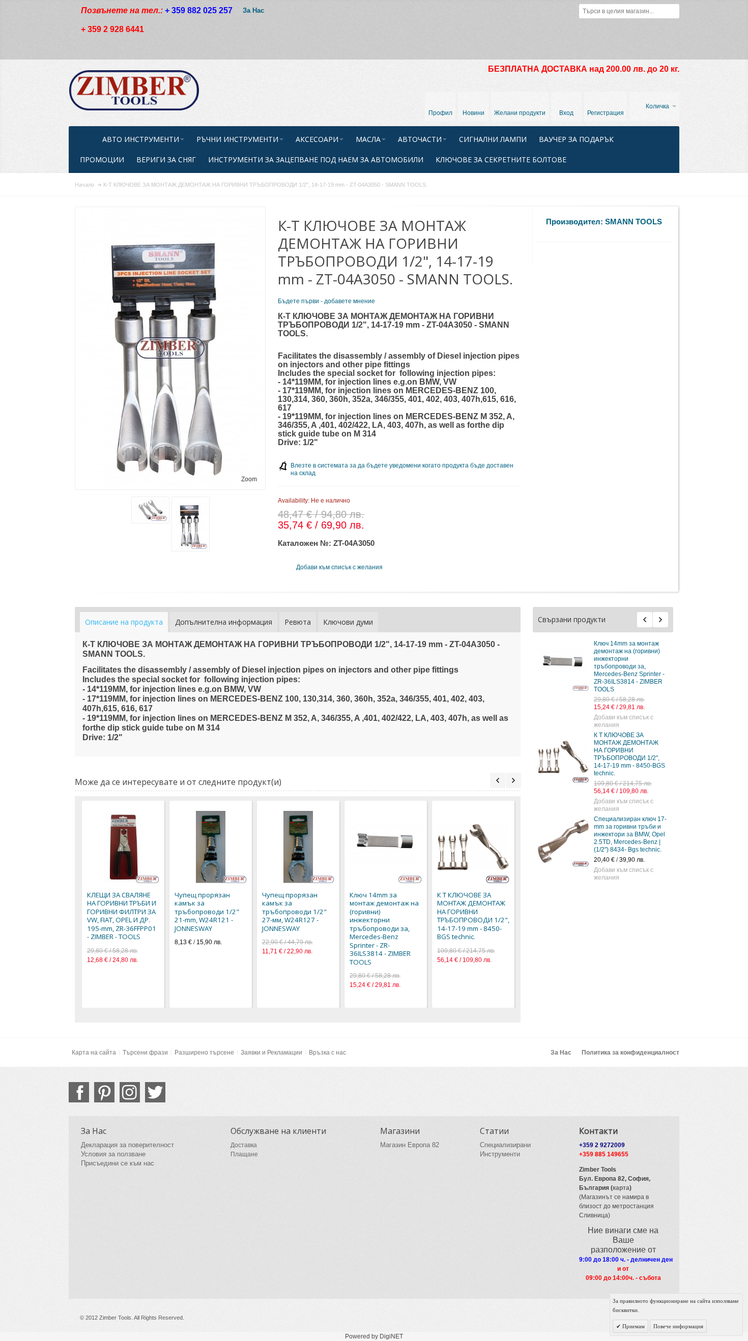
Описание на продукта (124, 622)
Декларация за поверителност (127, 1145)
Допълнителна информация (223, 622)
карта (621, 1187)
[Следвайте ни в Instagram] (130, 1092)
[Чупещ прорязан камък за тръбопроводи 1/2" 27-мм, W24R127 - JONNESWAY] (298, 847)
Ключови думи (348, 622)
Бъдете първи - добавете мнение (326, 301)
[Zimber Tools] (134, 90)
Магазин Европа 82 (409, 1145)
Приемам (633, 1326)
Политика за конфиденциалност (630, 1052)
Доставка (244, 1145)
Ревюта (297, 622)
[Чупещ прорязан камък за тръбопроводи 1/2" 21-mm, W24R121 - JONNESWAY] (211, 847)
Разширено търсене (204, 1052)
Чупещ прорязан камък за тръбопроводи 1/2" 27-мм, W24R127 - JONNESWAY (294, 911)
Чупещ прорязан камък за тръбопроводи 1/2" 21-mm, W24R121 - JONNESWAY (207, 911)
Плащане (244, 1154)
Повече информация (678, 1326)
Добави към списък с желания (623, 721)
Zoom (249, 479)
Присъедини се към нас (117, 1163)
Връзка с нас (327, 1052)
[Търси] (672, 11)
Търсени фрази (145, 1052)
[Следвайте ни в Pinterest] (104, 1092)
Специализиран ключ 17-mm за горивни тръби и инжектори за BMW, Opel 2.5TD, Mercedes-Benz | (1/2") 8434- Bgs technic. (630, 834)
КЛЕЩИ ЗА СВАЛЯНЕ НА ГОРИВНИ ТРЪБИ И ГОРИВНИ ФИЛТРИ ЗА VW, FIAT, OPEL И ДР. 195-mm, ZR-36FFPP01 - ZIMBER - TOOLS (121, 916)
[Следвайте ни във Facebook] (79, 1092)
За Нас (253, 10)
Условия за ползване (113, 1154)
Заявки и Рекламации (271, 1052)
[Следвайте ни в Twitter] (155, 1092)
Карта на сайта (94, 1052)
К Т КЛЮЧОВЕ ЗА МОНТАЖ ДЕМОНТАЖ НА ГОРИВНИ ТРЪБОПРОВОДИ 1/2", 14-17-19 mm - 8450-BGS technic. (629, 754)
